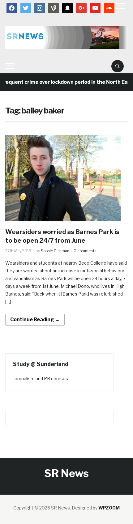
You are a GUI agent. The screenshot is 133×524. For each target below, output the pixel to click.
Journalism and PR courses (40, 378)
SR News (66, 473)
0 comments (85, 251)
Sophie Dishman (55, 251)
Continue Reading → (35, 319)
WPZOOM (109, 507)
